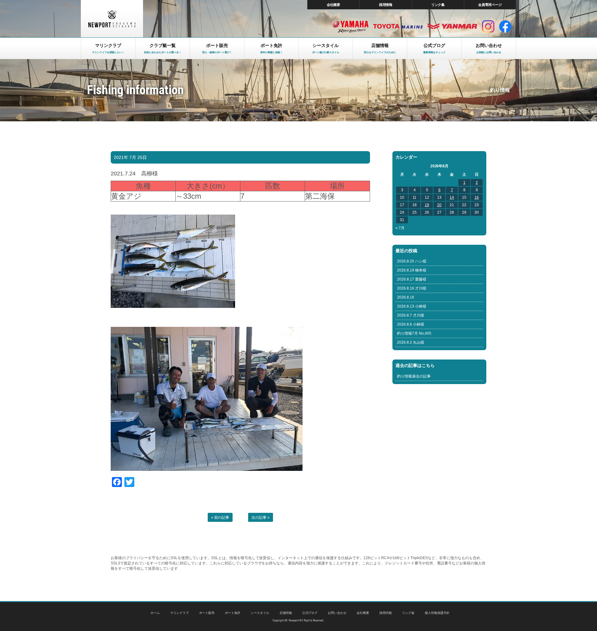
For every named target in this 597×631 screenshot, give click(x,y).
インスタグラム (488, 26)
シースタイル (260, 613)
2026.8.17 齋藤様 (411, 279)
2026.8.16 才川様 (411, 288)
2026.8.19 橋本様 (411, 270)
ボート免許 (232, 613)
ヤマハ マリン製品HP (350, 26)
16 (476, 197)
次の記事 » (261, 517)
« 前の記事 (220, 517)
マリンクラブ (179, 613)
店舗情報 (286, 613)
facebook (505, 26)
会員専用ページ (490, 5)
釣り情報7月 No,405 (414, 333)
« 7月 (400, 228)
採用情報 (386, 5)
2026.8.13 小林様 (411, 306)
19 (427, 205)
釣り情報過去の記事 (414, 376)
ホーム (155, 613)
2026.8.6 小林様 (410, 324)
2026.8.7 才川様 (410, 315)
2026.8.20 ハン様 (411, 261)
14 (452, 197)
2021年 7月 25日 (130, 157)
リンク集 (438, 5)
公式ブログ (310, 613)
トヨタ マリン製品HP (398, 26)
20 (439, 205)
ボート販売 (207, 613)
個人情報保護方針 (437, 613)
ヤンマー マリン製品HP (452, 26)
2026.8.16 (405, 297)
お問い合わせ (337, 613)
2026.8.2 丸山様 (410, 342)
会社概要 (333, 5)
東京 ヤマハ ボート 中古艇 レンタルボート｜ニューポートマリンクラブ (112, 18)
